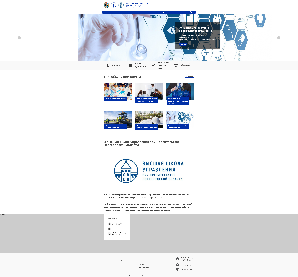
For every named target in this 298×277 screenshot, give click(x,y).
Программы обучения (120, 12)
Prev (19, 37)
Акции (141, 258)
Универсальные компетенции (128, 262)
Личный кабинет (153, 12)
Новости (133, 12)
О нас (108, 12)
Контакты (142, 12)
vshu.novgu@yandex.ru (118, 228)
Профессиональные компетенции (128, 260)
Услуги (123, 258)
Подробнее (157, 44)
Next (278, 37)
